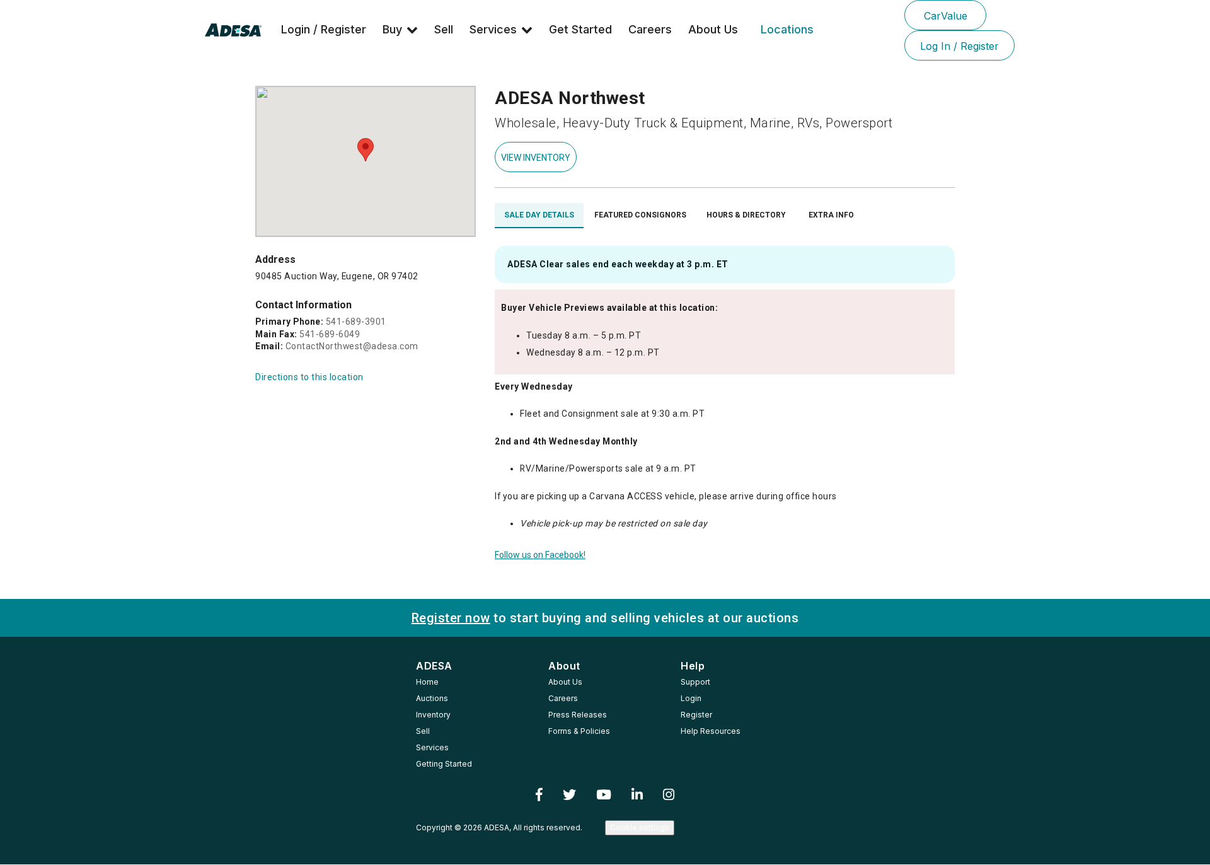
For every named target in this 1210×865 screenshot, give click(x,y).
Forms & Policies (579, 731)
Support (695, 682)
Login (691, 698)
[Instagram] (668, 795)
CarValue (945, 15)
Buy (392, 29)
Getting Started (444, 764)
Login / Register (323, 29)
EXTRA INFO (831, 215)
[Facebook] (539, 795)
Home (427, 682)
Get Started (580, 29)
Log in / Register (959, 46)
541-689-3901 (356, 321)
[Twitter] (569, 795)
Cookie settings (639, 827)
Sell (443, 29)
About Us (713, 29)
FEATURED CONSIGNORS (640, 215)
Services (493, 29)
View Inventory (535, 158)
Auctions (432, 698)
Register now (451, 617)
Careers (650, 29)
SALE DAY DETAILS (539, 215)
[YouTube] (603, 795)
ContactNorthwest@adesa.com (351, 346)
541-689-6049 (329, 334)
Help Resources (710, 731)
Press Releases (577, 714)
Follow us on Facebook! (540, 555)
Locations (787, 29)
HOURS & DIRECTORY (746, 215)
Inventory (433, 714)
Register (696, 714)
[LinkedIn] (637, 795)
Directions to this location (309, 377)
